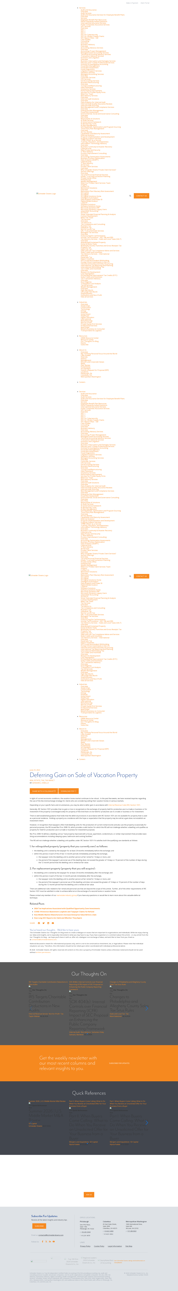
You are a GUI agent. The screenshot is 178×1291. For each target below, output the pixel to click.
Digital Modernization (89, 201)
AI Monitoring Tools (88, 123)
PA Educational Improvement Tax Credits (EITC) (99, 275)
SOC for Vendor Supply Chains (92, 36)
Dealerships (85, 306)
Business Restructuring (90, 82)
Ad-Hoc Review (86, 132)
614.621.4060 (109, 1231)
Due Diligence (86, 282)
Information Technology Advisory (94, 143)
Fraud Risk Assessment (89, 67)
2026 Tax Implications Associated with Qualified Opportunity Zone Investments (67, 908)
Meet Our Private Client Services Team (95, 183)
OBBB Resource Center (90, 338)
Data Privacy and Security (90, 150)
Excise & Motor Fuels (89, 244)
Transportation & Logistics (91, 330)
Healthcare (85, 316)
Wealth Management (89, 181)
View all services (87, 297)
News (83, 363)
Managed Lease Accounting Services (95, 53)
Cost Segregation (87, 274)
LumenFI (84, 203)
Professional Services (89, 325)
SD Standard (85, 368)
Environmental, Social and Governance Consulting (100, 114)
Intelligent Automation (89, 198)
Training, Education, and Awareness (94, 142)
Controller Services (88, 77)
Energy (83, 311)
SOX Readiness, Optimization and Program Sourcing (101, 127)
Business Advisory (88, 44)
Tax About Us (86, 222)
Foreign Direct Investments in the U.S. (95, 262)
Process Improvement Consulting (94, 153)
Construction (86, 307)
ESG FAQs (84, 117)
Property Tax (86, 247)
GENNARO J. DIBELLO (40, 783)
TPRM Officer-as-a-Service (91, 140)
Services (82, 8)
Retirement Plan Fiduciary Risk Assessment (97, 191)
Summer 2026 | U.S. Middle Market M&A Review (47, 1101)
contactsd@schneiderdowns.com (50, 1235)
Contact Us (85, 186)
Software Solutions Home (91, 206)
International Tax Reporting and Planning (97, 265)
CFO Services (86, 79)
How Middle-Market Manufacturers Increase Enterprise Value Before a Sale (65, 915)
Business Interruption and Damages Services (98, 61)
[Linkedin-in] (50, 1242)
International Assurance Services (93, 23)
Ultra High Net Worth (89, 292)
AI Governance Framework (91, 122)
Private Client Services (89, 166)
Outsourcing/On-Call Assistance (93, 236)
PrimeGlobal (85, 367)
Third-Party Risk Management (92, 128)
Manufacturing (86, 321)
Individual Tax (86, 227)
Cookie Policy (99, 1246)
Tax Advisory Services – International (95, 254)
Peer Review (85, 365)
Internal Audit (74, 1032)
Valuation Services (88, 72)
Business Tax (86, 226)
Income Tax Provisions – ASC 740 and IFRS (97, 237)
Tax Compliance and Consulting (93, 224)
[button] (39, 923)
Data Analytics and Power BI (91, 199)
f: (80, 1235)
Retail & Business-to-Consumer (93, 329)
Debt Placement (87, 87)
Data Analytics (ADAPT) (90, 160)
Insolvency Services (88, 89)
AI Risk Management (89, 125)
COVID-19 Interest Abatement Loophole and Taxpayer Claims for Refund (64, 912)
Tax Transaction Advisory (90, 278)
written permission (43, 952)
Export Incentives (87, 259)
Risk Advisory (86, 1032)
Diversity (84, 357)
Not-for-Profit (86, 322)
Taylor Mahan (34, 1016)
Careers (82, 382)
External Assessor (88, 135)
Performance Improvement (91, 91)
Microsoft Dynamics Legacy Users (94, 209)
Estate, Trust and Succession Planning (95, 176)
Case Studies (86, 39)
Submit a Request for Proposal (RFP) (95, 370)
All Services (85, 165)
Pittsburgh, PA (86, 373)
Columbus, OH (86, 375)
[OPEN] (130, 196)
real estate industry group (67, 895)
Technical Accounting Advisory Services (96, 54)
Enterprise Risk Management (92, 110)
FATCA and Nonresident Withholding (95, 260)
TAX (42, 780)
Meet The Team (87, 217)
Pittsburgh (84, 1221)
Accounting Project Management (93, 51)
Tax (61, 1014)
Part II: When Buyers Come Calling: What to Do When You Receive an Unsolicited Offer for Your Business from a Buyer (87, 1103)
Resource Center (87, 339)
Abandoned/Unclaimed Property (93, 242)
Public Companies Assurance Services (95, 25)
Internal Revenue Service (38, 1014)
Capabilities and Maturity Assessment (95, 133)
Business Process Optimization (93, 158)
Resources (83, 336)
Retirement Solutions (89, 188)
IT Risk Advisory (87, 152)
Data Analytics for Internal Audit (93, 102)
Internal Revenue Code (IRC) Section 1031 (124, 805)
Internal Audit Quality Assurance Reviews (96, 104)
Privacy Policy (85, 1246)
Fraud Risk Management (90, 66)
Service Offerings (87, 171)
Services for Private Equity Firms (93, 92)
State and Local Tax (117, 1014)
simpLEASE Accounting (89, 211)
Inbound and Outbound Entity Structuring (97, 264)
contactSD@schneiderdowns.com (44, 939)
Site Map (128, 1246)
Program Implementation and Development (98, 137)
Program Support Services (91, 138)
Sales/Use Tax (86, 249)
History (83, 358)
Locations (84, 372)
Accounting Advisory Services (92, 48)
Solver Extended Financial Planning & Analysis (98, 214)
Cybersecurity (86, 148)
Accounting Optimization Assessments (95, 156)
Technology (85, 309)
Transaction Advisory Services (92, 56)
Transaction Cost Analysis (91, 283)
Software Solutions (88, 204)
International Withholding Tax (92, 267)
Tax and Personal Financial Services (94, 175)
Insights (84, 184)
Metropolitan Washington (91, 377)
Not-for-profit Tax (88, 229)
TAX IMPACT (50, 780)
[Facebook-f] (43, 1242)
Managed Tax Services (89, 232)
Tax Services (85, 219)
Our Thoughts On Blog (90, 341)
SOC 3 (83, 33)
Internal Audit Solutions (90, 99)
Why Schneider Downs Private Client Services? (98, 170)
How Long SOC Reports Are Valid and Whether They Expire (58, 918)
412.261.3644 (86, 1232)
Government (85, 314)
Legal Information (115, 1246)
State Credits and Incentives (91, 252)
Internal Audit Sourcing (90, 105)
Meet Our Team (87, 94)
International (86, 319)
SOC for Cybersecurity (89, 34)
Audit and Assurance (89, 10)
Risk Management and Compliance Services (97, 107)
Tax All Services (87, 285)
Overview (84, 11)
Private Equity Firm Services (91, 324)
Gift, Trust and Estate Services (92, 231)
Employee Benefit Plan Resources (94, 20)
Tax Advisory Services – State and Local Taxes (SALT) (101, 239)
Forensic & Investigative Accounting (94, 64)
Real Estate (85, 327)
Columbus (107, 1221)
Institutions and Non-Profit (91, 295)
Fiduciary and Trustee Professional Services (97, 62)
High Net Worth (87, 290)
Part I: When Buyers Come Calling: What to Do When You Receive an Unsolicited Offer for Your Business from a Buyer (128, 1103)
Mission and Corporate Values (92, 362)
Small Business (86, 293)
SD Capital (85, 193)
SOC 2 (83, 31)
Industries (83, 302)
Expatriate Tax (86, 257)
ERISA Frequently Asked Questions (94, 21)
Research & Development (90, 272)
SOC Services (86, 26)
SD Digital (84, 194)
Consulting (85, 41)
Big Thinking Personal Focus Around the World (99, 353)
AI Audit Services (87, 120)
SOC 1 (83, 30)
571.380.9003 (132, 1231)
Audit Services (86, 13)
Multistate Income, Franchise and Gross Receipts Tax (101, 245)
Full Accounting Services (90, 81)
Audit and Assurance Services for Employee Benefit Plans (103, 15)
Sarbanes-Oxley (98, 1032)
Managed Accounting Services (92, 74)
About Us (82, 350)
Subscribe (84, 344)
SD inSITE (84, 213)
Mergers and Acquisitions (79, 1142)
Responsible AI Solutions (90, 119)
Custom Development (89, 216)
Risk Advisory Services (89, 95)
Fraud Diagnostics (88, 69)
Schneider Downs (35, 1126)
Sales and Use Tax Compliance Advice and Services (100, 250)
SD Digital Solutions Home (91, 196)
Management (86, 360)
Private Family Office (88, 178)
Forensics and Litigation (90, 58)
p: (80, 1232)
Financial (84, 312)
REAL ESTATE (35, 780)
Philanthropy (86, 180)
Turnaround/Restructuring (91, 86)
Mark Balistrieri (116, 1016)
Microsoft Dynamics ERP (90, 208)
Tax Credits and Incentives (91, 269)
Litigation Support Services (91, 71)
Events (83, 343)
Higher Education (87, 317)
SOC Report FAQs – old (89, 38)
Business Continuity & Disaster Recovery (96, 147)
